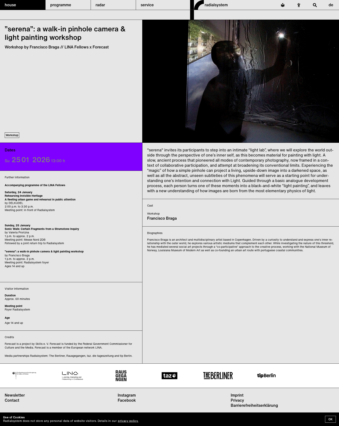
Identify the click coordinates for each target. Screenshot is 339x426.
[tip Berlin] (266, 375)
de (331, 5)
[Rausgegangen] (121, 375)
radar (100, 5)
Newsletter (15, 395)
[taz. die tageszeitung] (169, 375)
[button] (22, 5)
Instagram (127, 395)
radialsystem (216, 5)
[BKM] (24, 375)
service (147, 5)
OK (330, 419)
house (10, 5)
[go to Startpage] (197, 18)
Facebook (127, 400)
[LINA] (72, 375)
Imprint (237, 395)
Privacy (237, 400)
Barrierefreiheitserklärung (254, 405)
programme (60, 5)
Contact (12, 400)
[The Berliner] (218, 375)
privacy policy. (128, 421)
